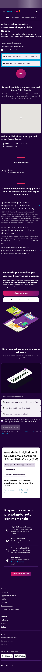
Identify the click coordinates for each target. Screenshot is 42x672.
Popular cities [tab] (10, 469)
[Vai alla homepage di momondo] (14, 11)
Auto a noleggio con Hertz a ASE (15, 493)
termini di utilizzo (29, 431)
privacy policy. (5, 433)
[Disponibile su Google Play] (7, 656)
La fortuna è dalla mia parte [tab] (15, 474)
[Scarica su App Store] (20, 656)
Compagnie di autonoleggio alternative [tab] (19, 465)
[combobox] (12, 43)
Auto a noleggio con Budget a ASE (16, 490)
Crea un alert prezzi (17, 562)
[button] (3, 11)
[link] (21, 293)
